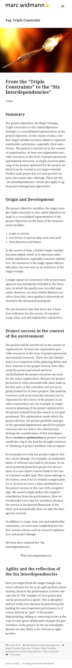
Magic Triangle (13, 648)
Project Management (49, 645)
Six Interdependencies (30, 651)
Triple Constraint (50, 651)
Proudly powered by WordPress (38, 663)
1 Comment (14, 654)
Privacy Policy (13, 663)
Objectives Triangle (30, 648)
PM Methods (32, 645)
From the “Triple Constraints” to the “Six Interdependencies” (33, 86)
